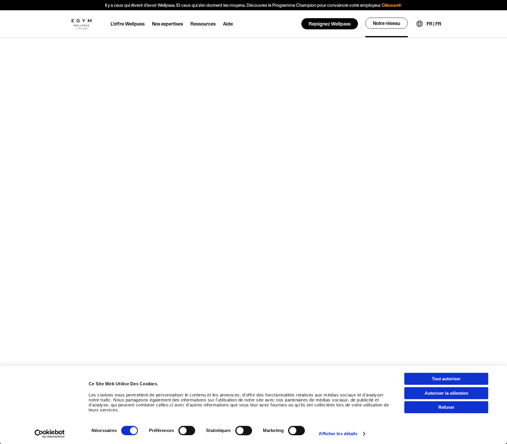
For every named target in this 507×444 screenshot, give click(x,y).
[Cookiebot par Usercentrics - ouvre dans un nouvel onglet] (49, 433)
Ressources (203, 23)
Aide (228, 23)
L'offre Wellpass (128, 23)
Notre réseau (386, 23)
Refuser (446, 407)
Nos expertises (167, 23)
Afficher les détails (338, 433)
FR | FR (434, 23)
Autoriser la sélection (446, 393)
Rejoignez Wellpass (330, 23)
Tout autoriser (446, 378)
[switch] (186, 430)
